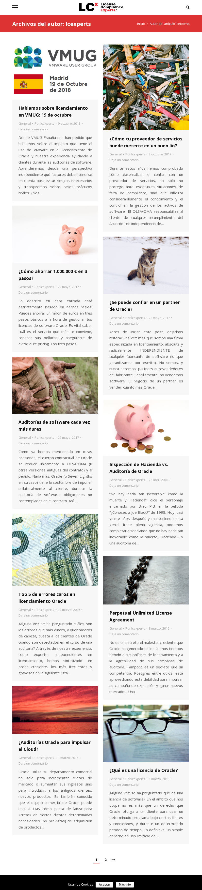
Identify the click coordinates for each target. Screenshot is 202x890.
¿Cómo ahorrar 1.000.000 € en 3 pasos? (52, 274)
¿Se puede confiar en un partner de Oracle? (144, 305)
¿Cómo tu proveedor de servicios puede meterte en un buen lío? (145, 142)
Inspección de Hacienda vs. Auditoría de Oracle (138, 467)
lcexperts (78, 23)
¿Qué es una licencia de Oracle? (143, 770)
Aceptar (104, 884)
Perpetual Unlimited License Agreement (140, 616)
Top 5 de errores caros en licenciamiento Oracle (46, 597)
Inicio (141, 23)
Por (44, 123)
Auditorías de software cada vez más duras (54, 425)
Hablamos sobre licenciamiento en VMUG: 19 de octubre (53, 111)
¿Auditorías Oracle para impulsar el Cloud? (54, 745)
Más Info (125, 884)
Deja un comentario (33, 129)
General (24, 123)
